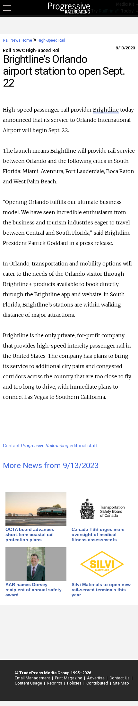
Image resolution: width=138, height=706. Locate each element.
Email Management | (33, 678)
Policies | (74, 683)
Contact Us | (120, 678)
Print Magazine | (69, 678)
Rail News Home (17, 40)
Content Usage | (29, 683)
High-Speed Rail (51, 40)
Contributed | (97, 683)
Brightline (106, 109)
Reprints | (55, 683)
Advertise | (96, 678)
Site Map (121, 683)
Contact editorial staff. (51, 446)
